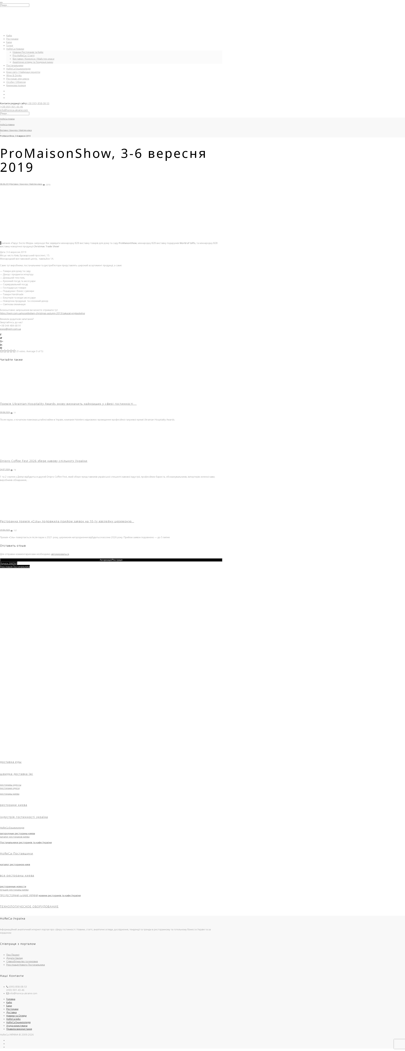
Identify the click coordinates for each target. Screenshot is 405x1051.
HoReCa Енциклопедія (18, 68)
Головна (10, 999)
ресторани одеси (10, 788)
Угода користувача (16, 1025)
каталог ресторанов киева (14, 836)
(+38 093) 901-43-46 (11, 106)
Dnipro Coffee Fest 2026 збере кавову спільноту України (43, 461)
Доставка (11, 1012)
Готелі (9, 45)
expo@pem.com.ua (10, 328)
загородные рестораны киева (17, 833)
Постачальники (14, 65)
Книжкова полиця (16, 85)
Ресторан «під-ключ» (17, 78)
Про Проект (12, 954)
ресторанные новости (13, 886)
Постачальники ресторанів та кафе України (26, 842)
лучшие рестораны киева (14, 889)
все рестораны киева (17, 875)
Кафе (9, 35)
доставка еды (11, 762)
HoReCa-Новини (15, 48)
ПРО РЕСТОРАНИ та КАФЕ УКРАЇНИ (19, 895)
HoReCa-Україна (7, 119)
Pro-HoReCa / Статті (23, 55)
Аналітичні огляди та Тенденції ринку (33, 62)
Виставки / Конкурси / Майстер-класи (33, 58)
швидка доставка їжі (16, 774)
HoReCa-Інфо (13, 1018)
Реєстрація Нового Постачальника (25, 964)
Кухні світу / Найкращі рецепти (23, 72)
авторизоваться (60, 554)
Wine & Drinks (14, 75)
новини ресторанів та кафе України (60, 895)
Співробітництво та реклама (22, 961)
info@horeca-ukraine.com (14, 110)
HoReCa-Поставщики (16, 853)
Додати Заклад (14, 958)
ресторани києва (13, 805)
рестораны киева (9, 793)
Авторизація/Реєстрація (111, 560)
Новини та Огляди (16, 1015)
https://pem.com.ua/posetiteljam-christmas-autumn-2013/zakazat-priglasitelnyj (42, 313)
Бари (9, 42)
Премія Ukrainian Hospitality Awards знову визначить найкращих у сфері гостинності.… (68, 404)
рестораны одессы (10, 784)
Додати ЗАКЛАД (8, 563)
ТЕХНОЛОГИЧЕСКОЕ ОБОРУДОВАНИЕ (29, 906)
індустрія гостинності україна (24, 817)
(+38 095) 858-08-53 (37, 103)
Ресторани (12, 38)
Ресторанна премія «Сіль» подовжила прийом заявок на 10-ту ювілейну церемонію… (67, 521)
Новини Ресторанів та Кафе (28, 52)
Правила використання (19, 1028)
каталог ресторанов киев (15, 864)
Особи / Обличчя (16, 82)
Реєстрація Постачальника (15, 566)
